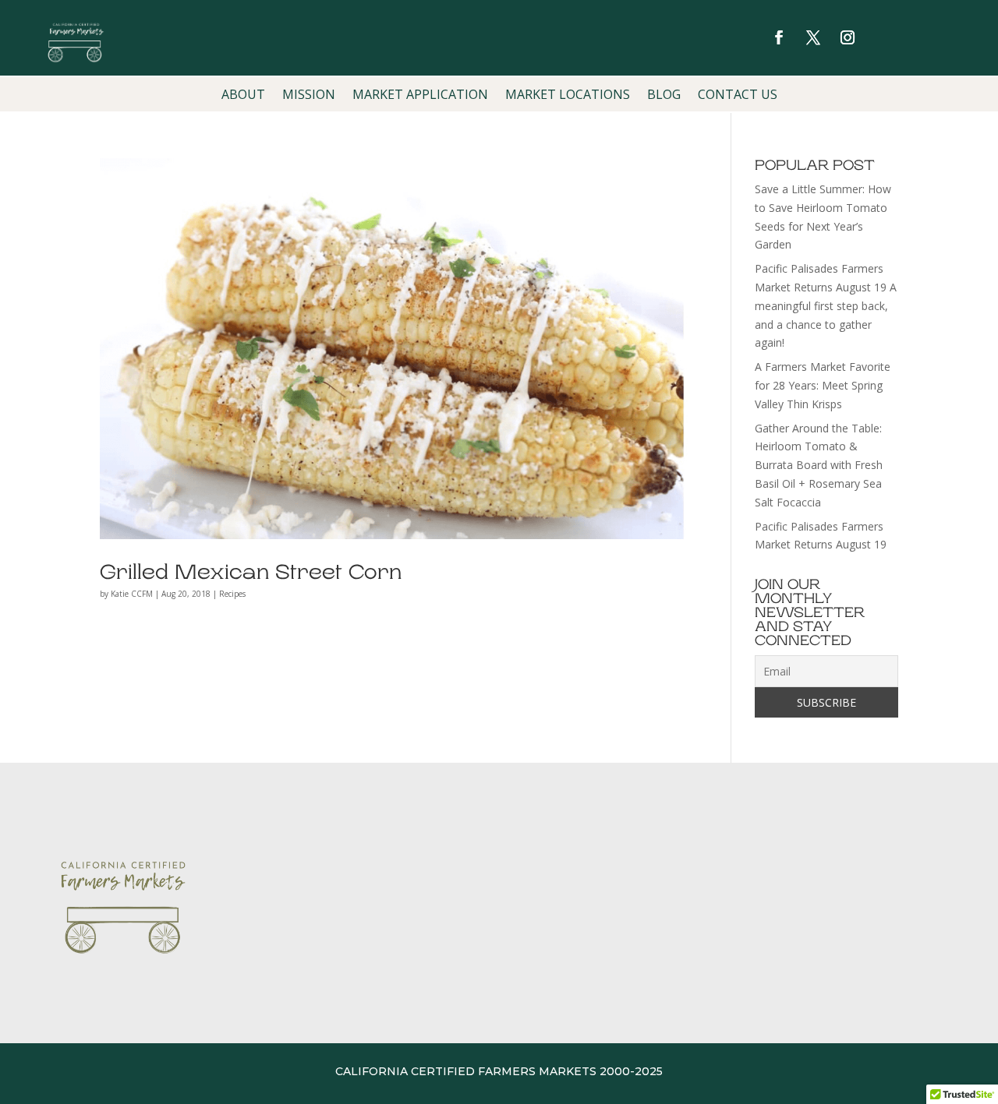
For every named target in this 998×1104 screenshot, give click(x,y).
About (243, 96)
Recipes (232, 593)
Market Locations (567, 96)
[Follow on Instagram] (847, 37)
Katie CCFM (132, 593)
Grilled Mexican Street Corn (251, 572)
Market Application (420, 96)
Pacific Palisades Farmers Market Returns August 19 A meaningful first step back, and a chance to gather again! (826, 305)
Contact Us (737, 96)
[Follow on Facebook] (779, 37)
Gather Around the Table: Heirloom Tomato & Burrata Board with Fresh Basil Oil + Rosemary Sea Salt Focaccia (819, 465)
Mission (308, 96)
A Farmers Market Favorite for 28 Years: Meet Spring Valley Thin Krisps (822, 385)
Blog (664, 96)
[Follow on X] (813, 37)
